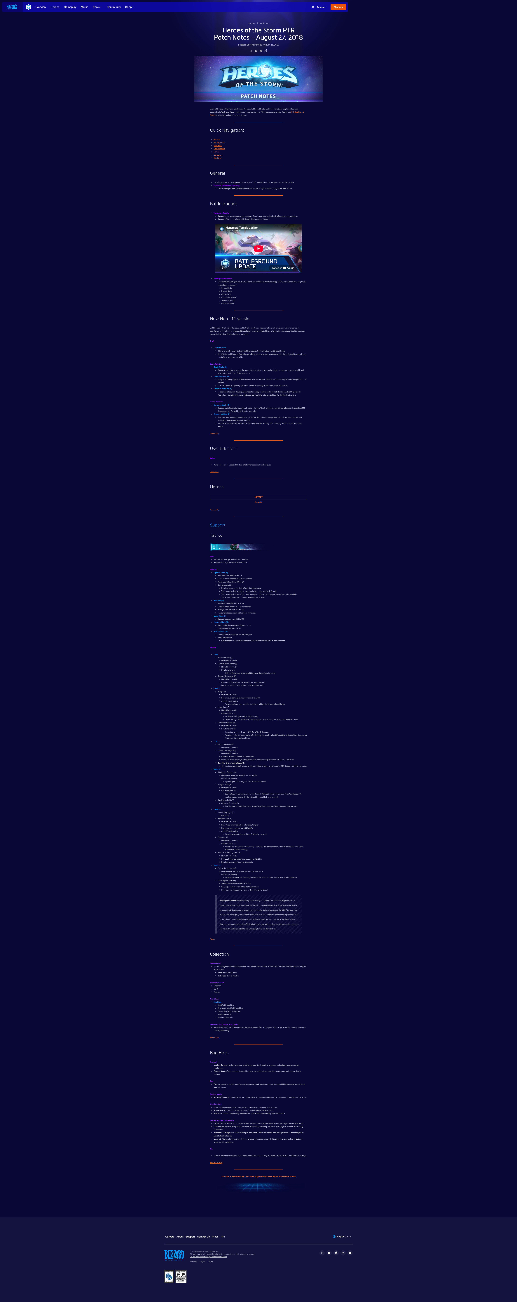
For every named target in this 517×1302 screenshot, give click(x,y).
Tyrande (258, 502)
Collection (218, 155)
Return (212, 939)
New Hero (218, 145)
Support (258, 497)
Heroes (216, 152)
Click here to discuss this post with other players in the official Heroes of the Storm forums (258, 1176)
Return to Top (214, 433)
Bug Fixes (217, 158)
